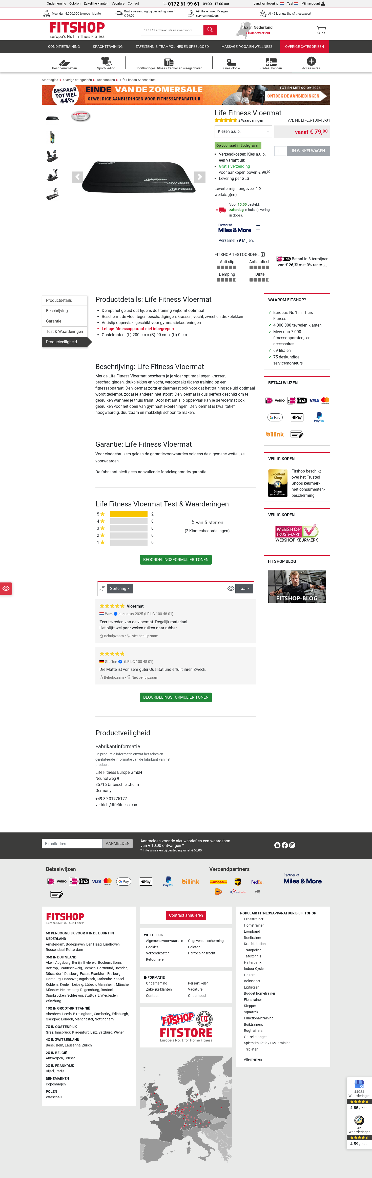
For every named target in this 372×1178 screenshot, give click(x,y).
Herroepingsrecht (201, 953)
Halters (249, 975)
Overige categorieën (304, 47)
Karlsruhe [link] (104, 979)
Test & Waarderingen (64, 331)
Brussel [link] (70, 1058)
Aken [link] (50, 962)
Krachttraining (108, 47)
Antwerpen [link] (54, 1058)
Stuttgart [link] (92, 995)
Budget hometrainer (259, 993)
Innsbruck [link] (63, 1032)
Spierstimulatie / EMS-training (267, 1043)
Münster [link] (52, 990)
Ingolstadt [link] (87, 979)
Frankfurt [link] (98, 974)
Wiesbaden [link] (109, 995)
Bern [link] (59, 1045)
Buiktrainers (253, 1024)
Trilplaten (251, 1049)
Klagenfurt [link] (80, 1032)
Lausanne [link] (72, 1045)
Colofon (74, 3)
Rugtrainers (253, 1031)
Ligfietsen (251, 987)
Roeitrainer (252, 938)
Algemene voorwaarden (164, 941)
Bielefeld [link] (89, 962)
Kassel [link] (118, 979)
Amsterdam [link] (55, 944)
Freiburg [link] (113, 974)
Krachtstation (255, 944)
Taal (290, 3)
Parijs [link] (59, 1071)
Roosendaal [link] (55, 950)
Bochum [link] (104, 962)
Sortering (118, 588)
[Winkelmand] (322, 30)
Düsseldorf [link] (54, 974)
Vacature (118, 3)
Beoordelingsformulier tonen (176, 559)
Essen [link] (84, 974)
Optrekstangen (255, 1037)
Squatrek (251, 1012)
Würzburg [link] (53, 1001)
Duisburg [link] (71, 974)
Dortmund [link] (105, 968)
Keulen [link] (65, 984)
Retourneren (156, 959)
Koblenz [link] (52, 984)
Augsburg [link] (63, 962)
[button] (52, 118)
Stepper (250, 1006)
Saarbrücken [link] (56, 995)
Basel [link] (50, 1045)
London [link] (67, 1019)
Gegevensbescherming (206, 941)
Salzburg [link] (105, 1032)
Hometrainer (254, 925)
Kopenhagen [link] (56, 1084)
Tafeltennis (252, 956)
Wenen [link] (119, 1032)
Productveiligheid (61, 341)
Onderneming (56, 3)
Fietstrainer (253, 1000)
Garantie (53, 321)
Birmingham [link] (82, 1014)
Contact (133, 3)
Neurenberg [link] (69, 990)
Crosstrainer (253, 919)
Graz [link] (49, 1032)
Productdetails (59, 300)
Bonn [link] (117, 962)
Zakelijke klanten (96, 3)
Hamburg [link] (53, 979)
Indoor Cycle (253, 969)
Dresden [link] (121, 968)
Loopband (252, 931)
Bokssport (252, 981)
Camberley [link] (102, 1014)
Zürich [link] (87, 1045)
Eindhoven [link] (111, 944)
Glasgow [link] (52, 1019)
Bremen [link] (90, 968)
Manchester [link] (84, 1019)
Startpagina (50, 80)
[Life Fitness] (81, 116)
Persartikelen (198, 983)
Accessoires (106, 80)
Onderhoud (197, 996)
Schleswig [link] (75, 995)
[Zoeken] (210, 30)
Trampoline (252, 950)
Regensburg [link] (89, 990)
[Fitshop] (77, 29)
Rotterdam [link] (74, 950)
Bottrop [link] (52, 968)
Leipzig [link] (77, 984)
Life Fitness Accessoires (138, 80)
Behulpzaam (113, 636)
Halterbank (252, 962)
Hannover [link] (69, 979)
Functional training (259, 1018)
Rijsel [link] (50, 1071)
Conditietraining (64, 47)
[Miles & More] (302, 878)
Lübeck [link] (90, 984)
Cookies (152, 947)
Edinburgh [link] (120, 1014)
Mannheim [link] (106, 984)
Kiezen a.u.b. (229, 131)
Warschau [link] (54, 1097)
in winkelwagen (308, 150)
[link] (275, 400)
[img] (258, 227)
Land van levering (266, 3)
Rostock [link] (107, 990)
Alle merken (253, 1059)
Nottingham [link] (104, 1019)
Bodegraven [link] (75, 944)
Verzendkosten (158, 953)
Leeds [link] (67, 1014)
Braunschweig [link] (70, 968)
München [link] (123, 984)
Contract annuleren (186, 915)
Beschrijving (57, 310)
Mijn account (310, 3)
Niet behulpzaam (144, 636)
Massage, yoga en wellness (246, 47)
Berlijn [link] (77, 962)
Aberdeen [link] (53, 1014)
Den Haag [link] (94, 944)
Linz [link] (93, 1032)
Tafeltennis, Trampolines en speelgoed (172, 47)
